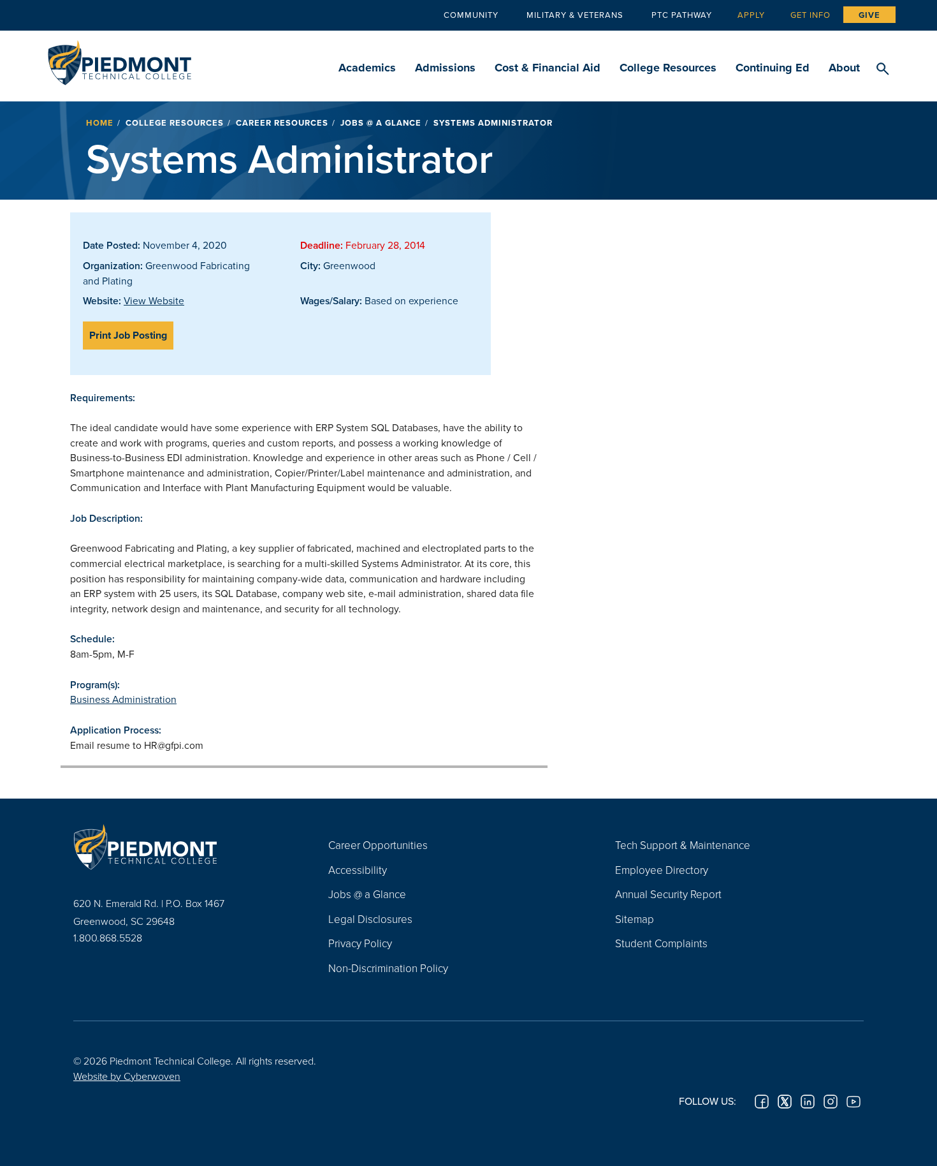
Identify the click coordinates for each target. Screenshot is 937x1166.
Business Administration (123, 699)
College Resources (668, 67)
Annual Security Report (668, 894)
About (844, 67)
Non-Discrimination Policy (388, 968)
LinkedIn (808, 1102)
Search (882, 69)
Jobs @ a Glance (380, 123)
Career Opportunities (378, 845)
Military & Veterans (575, 14)
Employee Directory (661, 869)
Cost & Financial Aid (547, 67)
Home (99, 123)
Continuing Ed (773, 67)
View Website (154, 300)
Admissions (445, 67)
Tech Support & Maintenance (682, 845)
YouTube (853, 1102)
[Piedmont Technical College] (181, 846)
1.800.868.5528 (107, 938)
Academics (367, 67)
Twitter (785, 1102)
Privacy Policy (360, 943)
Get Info (810, 14)
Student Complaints (661, 943)
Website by (126, 1076)
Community (471, 14)
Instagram (831, 1102)
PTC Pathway (681, 14)
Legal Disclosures (370, 918)
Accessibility (357, 869)
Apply (751, 14)
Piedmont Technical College (119, 59)
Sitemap (634, 918)
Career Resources (282, 123)
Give (869, 15)
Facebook (762, 1102)
